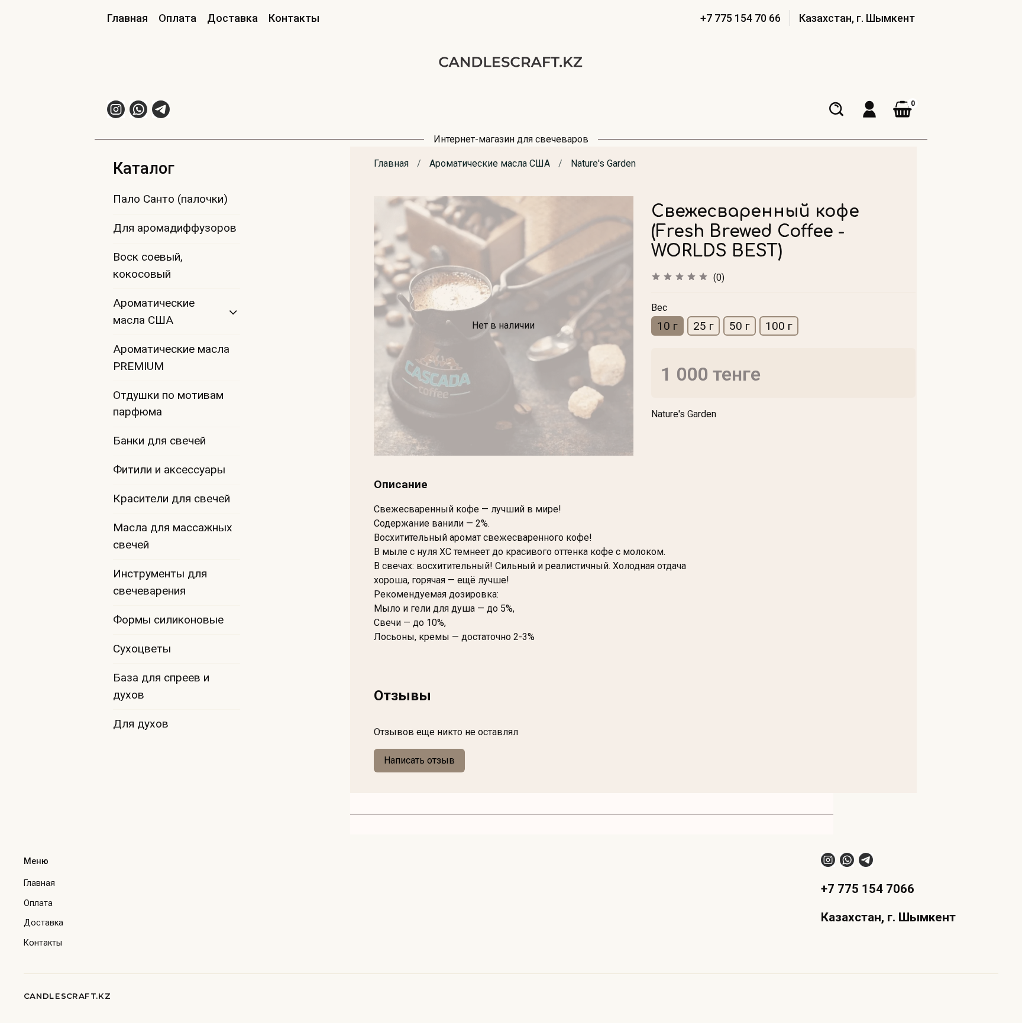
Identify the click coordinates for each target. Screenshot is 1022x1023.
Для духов (141, 723)
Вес (659, 307)
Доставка (232, 18)
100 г (779, 326)
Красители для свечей (171, 498)
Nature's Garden (603, 163)
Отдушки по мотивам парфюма (168, 403)
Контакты (294, 18)
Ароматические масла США (489, 163)
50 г (739, 326)
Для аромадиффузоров (175, 228)
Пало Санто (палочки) (170, 199)
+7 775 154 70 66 (740, 18)
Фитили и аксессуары (169, 469)
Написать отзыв (419, 760)
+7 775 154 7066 (867, 889)
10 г (667, 326)
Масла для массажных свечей (172, 536)
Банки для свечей (159, 440)
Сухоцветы (142, 648)
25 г (703, 326)
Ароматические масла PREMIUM (171, 357)
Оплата (177, 18)
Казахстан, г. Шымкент (857, 18)
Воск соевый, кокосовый (148, 265)
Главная (127, 18)
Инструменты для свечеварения (160, 582)
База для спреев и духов (161, 686)
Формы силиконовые (168, 619)
